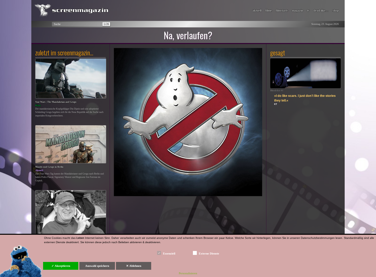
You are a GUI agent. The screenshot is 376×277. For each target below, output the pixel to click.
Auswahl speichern (97, 265)
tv (308, 10)
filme (268, 10)
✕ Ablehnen (133, 265)
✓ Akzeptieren (61, 265)
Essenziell (169, 253)
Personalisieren (188, 273)
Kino (38, 105)
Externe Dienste (209, 253)
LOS (106, 24)
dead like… (321, 10)
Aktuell (39, 170)
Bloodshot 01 (276, 90)
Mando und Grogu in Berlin (49, 167)
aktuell (256, 10)
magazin (297, 10)
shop (336, 10)
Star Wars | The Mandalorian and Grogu (55, 102)
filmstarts (282, 10)
